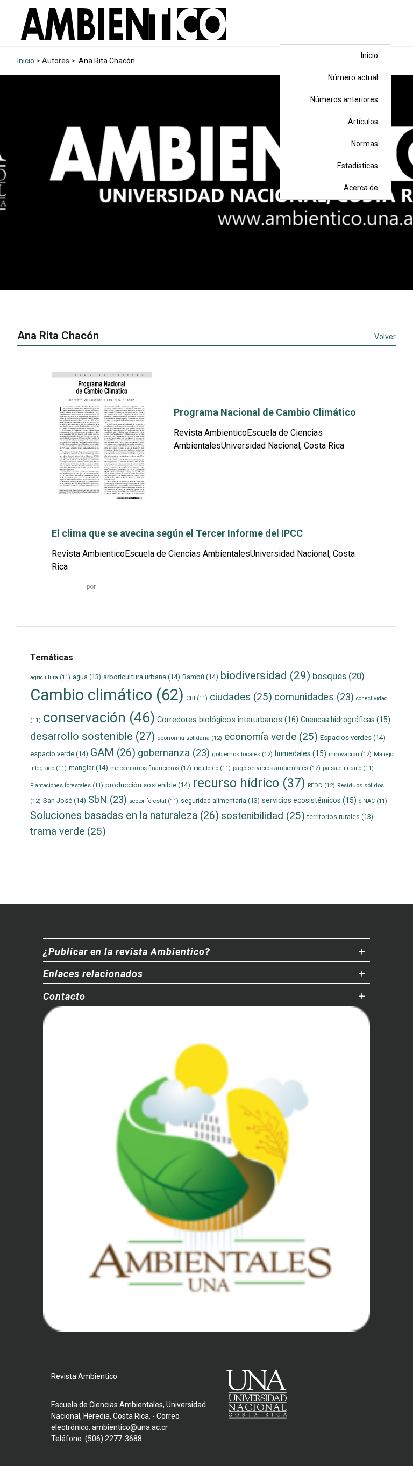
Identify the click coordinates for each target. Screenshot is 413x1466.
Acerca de (361, 187)
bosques (338, 676)
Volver (385, 336)
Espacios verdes (353, 738)
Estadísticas (357, 165)
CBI (197, 698)
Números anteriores (344, 99)
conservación (99, 717)
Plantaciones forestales (66, 785)
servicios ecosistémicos (309, 800)
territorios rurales (340, 817)
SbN (107, 800)
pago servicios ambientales (277, 768)
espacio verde (59, 754)
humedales (300, 753)
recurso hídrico (249, 783)
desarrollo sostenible (92, 736)
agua (87, 677)
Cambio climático (107, 695)
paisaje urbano (348, 768)
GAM (113, 752)
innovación (350, 754)
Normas (364, 143)
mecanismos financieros (150, 768)
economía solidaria (189, 738)
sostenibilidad (263, 815)
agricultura (50, 677)
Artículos (363, 121)
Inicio (369, 55)
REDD (321, 785)
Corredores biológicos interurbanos (227, 719)
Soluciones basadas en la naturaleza (124, 815)
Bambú (200, 677)
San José (64, 800)
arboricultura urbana (141, 677)
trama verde (68, 831)
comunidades (314, 697)
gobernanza (174, 753)
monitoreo (212, 768)
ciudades (241, 697)
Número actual (353, 77)
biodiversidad (265, 675)
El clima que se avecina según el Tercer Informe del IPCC (177, 533)
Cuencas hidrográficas (345, 719)
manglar (88, 768)
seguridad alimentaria (220, 800)
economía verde (271, 736)
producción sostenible (147, 785)
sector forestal (154, 801)
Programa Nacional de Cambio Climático (265, 412)
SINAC (373, 801)
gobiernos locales (242, 754)
